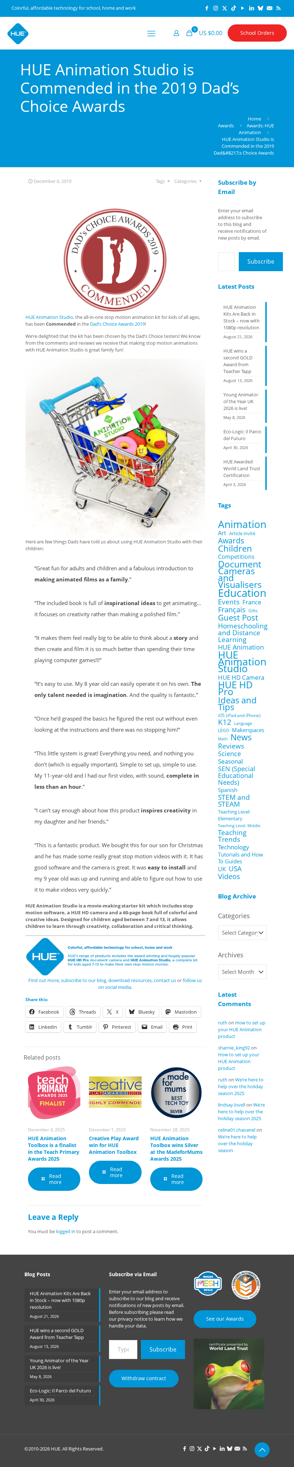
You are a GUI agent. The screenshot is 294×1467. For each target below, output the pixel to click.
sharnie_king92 (234, 1047)
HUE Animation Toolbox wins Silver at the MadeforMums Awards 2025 (176, 1148)
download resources (130, 980)
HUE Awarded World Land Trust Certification (241, 468)
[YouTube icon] (242, 7)
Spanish (227, 790)
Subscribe (260, 261)
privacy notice (132, 1319)
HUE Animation (241, 647)
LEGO (223, 730)
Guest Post (238, 617)
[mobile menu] (151, 33)
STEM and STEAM (234, 800)
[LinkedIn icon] (251, 7)
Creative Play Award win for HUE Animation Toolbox (114, 1145)
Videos (229, 876)
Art (222, 533)
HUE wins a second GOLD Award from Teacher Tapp (237, 361)
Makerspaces (248, 730)
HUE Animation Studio (49, 317)
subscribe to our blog (83, 980)
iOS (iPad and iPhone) (239, 715)
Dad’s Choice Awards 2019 (117, 324)
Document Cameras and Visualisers (240, 574)
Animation (242, 524)
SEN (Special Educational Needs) (236, 775)
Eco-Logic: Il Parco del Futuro (242, 435)
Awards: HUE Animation (256, 129)
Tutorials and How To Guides (240, 858)
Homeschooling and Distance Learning (242, 632)
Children (235, 548)
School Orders (257, 32)
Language (243, 723)
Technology (233, 847)
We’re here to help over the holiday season (237, 1143)
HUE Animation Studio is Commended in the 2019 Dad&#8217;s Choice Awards (244, 146)
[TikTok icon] (233, 7)
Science (229, 753)
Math (223, 738)
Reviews (231, 745)
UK (222, 869)
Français (232, 609)
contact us (165, 980)
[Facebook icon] (206, 7)
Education (242, 593)
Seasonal (230, 761)
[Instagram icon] (215, 7)
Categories (234, 916)
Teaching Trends (232, 836)
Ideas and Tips (237, 704)
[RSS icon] (278, 7)
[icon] (260, 7)
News (241, 737)
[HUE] (18, 33)
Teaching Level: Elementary (234, 815)
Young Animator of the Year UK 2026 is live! (240, 401)
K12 (224, 722)
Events (229, 602)
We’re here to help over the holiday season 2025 (241, 1086)
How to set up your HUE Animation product (241, 1029)
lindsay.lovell (231, 1105)
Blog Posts (37, 1274)
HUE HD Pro (235, 688)
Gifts (253, 610)
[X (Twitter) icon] (224, 7)
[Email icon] (269, 7)
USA (235, 868)
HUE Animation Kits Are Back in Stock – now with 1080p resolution (241, 317)
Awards (226, 125)
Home (254, 118)
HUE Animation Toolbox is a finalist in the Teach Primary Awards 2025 (53, 1148)
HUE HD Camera (241, 677)
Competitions (236, 556)
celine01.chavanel (236, 1130)
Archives (230, 955)
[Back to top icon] (262, 1449)
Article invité (242, 533)
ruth (222, 1022)
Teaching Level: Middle (239, 825)
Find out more (43, 980)
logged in (65, 1231)
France (251, 602)
